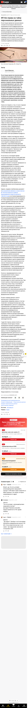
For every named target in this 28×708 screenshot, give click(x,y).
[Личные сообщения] (21, 2)
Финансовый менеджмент (9, 460)
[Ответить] (8, 496)
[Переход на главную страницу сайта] (5, 2)
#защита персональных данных (9, 403)
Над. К (4, 484)
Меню (19, 706)
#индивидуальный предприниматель (10, 400)
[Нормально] (19, 397)
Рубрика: (3, 409)
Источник (3, 407)
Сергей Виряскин (9, 70)
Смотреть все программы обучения (13, 473)
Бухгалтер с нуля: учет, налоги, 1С (10, 432)
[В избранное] (7, 45)
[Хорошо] (15, 397)
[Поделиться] (9, 45)
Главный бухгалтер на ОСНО (9, 446)
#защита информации (6, 402)
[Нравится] (4, 45)
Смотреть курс (13, 439)
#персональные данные (19, 402)
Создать (13, 706)
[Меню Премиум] (11, 2)
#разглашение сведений (7, 405)
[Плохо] (23, 397)
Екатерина (5, 500)
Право (11, 15)
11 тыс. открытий (5, 412)
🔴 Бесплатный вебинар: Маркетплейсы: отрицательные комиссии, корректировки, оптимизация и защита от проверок (13, 7)
